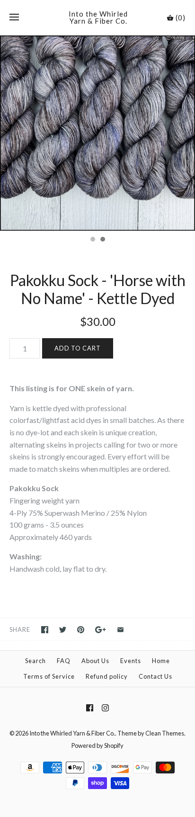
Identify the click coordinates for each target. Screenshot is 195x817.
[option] (97, 133)
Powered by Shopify (97, 745)
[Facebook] (89, 707)
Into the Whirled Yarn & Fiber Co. (72, 733)
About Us (95, 660)
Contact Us (155, 676)
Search (35, 660)
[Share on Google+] (100, 629)
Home (161, 660)
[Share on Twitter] (62, 629)
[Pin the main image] (80, 629)
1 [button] (92, 240)
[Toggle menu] (14, 17)
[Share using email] (120, 629)
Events (130, 660)
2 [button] (102, 240)
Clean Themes (164, 733)
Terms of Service (49, 676)
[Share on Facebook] (44, 629)
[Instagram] (105, 707)
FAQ (64, 660)
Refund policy (107, 676)
